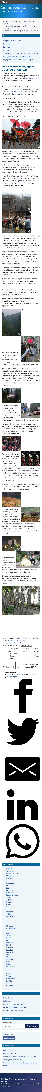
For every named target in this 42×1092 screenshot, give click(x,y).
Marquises (10, 876)
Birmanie (9, 943)
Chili (8, 962)
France (8, 933)
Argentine (9, 959)
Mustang (9, 916)
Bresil (8, 955)
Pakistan (9, 950)
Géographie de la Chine (12, 41)
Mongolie (9, 957)
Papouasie (10, 883)
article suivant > (36, 651)
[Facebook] (22, 696)
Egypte (9, 981)
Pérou (8, 938)
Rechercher (7, 1023)
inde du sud (10, 890)
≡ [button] (40, 1)
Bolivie (8, 964)
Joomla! (4, 1084)
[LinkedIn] (22, 805)
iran (7, 940)
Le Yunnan (7, 44)
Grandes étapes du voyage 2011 (31, 666)
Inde (7, 888)
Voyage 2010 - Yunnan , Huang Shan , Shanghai (20, 53)
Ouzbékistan (11, 928)
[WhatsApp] (22, 841)
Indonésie (9, 885)
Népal (8, 902)
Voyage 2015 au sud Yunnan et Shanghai (18, 60)
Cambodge (10, 978)
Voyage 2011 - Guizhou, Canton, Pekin (17, 57)
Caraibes (9, 878)
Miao (35, 92)
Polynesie (9, 869)
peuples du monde (15, 92)
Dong (14, 94)
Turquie (9, 935)
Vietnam (9, 976)
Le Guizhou (7, 47)
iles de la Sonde (12, 895)
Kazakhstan (10, 952)
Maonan (20, 94)
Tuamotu (9, 871)
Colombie (9, 986)
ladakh (8, 945)
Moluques (9, 926)
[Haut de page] (38, 1088)
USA (8, 983)
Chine (19, 178)
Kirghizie (9, 947)
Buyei (28, 92)
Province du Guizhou (32, 78)
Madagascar (10, 966)
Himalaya (9, 893)
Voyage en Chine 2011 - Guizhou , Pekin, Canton (13, 652)
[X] (22, 732)
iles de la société (12, 873)
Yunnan (9, 907)
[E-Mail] (22, 769)
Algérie (9, 900)
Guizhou (15, 643)
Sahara (8, 897)
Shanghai (6, 50)
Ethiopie (9, 974)
